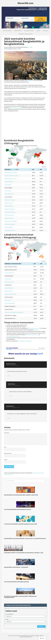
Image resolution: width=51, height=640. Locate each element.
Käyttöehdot (32, 635)
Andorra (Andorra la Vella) (11, 172)
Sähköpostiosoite (8, 453)
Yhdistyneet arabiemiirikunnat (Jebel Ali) (14, 312)
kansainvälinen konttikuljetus (25, 341)
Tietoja (12, 635)
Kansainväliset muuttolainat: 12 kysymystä (16, 567)
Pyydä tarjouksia (41, 19)
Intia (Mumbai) (8, 190)
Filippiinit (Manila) (9, 206)
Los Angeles (9, 227)
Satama (13, 169)
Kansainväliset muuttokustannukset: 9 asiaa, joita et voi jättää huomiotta (25, 538)
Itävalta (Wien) (8, 279)
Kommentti (6, 432)
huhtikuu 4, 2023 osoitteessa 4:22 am (12, 365)
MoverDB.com (25, 3)
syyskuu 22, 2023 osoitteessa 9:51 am (14, 385)
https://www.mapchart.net (34, 328)
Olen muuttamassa (9, 614)
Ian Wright (30, 47)
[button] (30, 169)
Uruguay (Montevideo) (10, 224)
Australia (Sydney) (9, 181)
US (5, 227)
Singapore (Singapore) (10, 209)
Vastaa (8, 375)
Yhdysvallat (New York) (10, 230)
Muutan (7, 619)
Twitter (41, 635)
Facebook (37, 635)
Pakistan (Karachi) (9, 203)
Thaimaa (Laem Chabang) (11, 221)
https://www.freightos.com (13, 336)
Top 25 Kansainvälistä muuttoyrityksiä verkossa (17, 509)
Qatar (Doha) (8, 300)
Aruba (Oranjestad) (9, 273)
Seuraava (40, 626)
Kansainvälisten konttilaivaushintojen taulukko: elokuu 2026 (21, 495)
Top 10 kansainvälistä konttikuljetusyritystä (16, 581)
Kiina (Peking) (8, 184)
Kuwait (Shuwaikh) (9, 288)
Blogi (9, 635)
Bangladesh (30, 80)
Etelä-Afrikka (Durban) (10, 212)
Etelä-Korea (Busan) (9, 215)
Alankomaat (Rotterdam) (10, 294)
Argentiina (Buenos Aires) (11, 178)
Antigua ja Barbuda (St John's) (12, 175)
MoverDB (35, 330)
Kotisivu (5, 459)
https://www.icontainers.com (32, 334)
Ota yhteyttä (17, 635)
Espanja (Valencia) (9, 218)
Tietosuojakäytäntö (24, 635)
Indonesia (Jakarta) (9, 194)
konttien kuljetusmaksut (15, 107)
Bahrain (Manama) (9, 282)
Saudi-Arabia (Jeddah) (10, 303)
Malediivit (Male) (8, 291)
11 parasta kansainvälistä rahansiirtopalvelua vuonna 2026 (20, 524)
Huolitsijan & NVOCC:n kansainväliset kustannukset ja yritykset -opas (23, 552)
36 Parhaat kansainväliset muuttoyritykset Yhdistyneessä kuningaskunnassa (20, 596)
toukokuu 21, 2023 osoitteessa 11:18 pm (12, 407)
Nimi (5, 447)
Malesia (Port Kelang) (10, 200)
